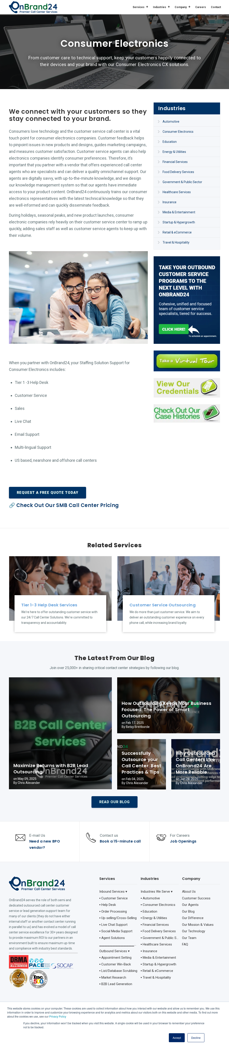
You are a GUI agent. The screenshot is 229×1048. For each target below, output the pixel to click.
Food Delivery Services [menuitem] (178, 172)
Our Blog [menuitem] (188, 911)
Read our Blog (114, 802)
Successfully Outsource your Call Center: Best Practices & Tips (141, 762)
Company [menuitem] (181, 7)
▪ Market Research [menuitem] (112, 977)
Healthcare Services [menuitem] (177, 192)
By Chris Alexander (26, 783)
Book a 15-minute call (120, 841)
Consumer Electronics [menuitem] (178, 131)
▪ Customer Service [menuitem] (113, 898)
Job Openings (183, 841)
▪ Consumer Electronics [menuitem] (158, 905)
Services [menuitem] (138, 7)
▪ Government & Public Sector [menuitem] (160, 938)
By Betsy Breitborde (136, 727)
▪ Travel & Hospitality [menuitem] (156, 977)
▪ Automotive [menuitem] (150, 898)
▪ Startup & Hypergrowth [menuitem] (158, 964)
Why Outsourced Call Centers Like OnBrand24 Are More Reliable (195, 762)
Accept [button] (177, 1037)
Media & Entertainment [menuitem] (179, 212)
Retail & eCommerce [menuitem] (177, 232)
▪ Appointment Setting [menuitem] (115, 958)
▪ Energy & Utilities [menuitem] (154, 918)
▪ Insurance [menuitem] (149, 951)
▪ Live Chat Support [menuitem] (113, 925)
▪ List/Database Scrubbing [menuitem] (118, 971)
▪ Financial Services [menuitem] (155, 925)
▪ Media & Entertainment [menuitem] (158, 958)
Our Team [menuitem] (189, 938)
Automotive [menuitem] (171, 121)
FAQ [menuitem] (185, 944)
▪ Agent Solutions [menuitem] (112, 938)
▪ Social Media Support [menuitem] (115, 931)
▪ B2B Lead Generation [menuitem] (115, 984)
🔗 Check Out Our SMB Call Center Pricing (64, 505)
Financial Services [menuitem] (175, 162)
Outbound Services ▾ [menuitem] (114, 951)
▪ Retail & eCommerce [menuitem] (157, 971)
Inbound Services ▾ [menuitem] (113, 892)
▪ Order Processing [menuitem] (113, 911)
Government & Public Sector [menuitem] (182, 182)
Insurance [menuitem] (169, 202)
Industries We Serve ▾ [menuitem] (157, 892)
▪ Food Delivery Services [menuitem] (158, 931)
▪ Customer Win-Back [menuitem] (115, 964)
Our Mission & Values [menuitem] (198, 925)
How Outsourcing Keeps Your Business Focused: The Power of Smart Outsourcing (166, 709)
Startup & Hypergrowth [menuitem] (179, 222)
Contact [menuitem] (216, 7)
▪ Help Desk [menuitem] (107, 905)
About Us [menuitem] (189, 892)
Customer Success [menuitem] (196, 898)
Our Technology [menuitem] (193, 931)
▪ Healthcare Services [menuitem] (156, 944)
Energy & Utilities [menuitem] (174, 152)
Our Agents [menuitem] (190, 905)
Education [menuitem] (170, 141)
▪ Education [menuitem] (149, 911)
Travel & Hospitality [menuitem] (176, 242)
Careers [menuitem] (200, 7)
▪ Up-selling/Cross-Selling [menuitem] (118, 918)
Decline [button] (196, 1037)
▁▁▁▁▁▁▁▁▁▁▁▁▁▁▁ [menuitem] (118, 944)
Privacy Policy (57, 1016)
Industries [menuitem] (159, 7)
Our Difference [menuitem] (193, 918)
